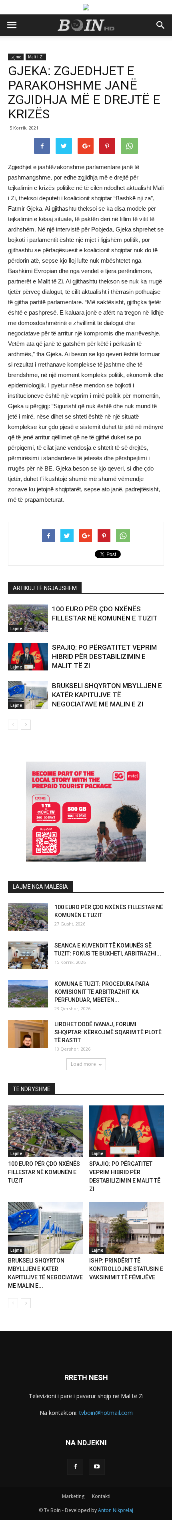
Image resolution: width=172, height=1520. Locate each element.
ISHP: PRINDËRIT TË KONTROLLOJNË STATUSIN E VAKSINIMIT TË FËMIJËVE (126, 1269)
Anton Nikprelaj (115, 1510)
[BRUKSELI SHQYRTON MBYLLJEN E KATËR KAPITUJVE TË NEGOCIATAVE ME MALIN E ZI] (28, 695)
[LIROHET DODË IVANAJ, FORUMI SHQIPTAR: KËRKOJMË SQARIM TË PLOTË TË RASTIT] (28, 1034)
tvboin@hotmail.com (106, 1412)
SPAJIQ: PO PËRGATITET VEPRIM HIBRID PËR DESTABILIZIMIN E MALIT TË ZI (104, 656)
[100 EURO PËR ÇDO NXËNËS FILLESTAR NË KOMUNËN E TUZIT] (28, 618)
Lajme (15, 57)
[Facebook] (75, 1467)
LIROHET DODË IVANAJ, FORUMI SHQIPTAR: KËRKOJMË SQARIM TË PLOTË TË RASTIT (108, 1032)
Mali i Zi (36, 57)
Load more (83, 1064)
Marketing (73, 1496)
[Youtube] (97, 1467)
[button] (161, 25)
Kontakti (101, 1496)
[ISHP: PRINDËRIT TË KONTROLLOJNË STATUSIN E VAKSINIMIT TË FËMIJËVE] (126, 1228)
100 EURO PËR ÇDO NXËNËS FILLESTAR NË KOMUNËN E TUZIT (44, 1172)
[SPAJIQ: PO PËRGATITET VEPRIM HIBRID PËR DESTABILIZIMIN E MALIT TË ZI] (28, 656)
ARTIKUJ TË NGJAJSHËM (45, 588)
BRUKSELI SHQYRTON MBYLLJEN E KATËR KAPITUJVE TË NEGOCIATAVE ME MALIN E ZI (107, 695)
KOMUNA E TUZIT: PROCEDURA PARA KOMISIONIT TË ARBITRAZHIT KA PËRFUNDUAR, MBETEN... (101, 992)
